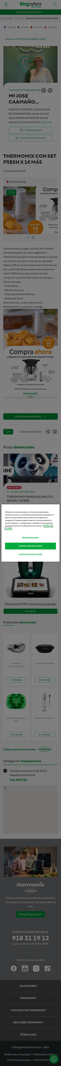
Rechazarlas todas (30, 537)
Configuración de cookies (30, 554)
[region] (30, 533)
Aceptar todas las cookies (30, 546)
